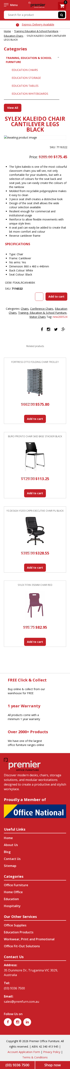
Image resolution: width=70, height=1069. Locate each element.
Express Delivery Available (38, 24)
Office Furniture (16, 885)
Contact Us (12, 859)
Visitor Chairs (37, 317)
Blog (7, 852)
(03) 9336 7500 (14, 988)
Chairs (25, 308)
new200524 (60, 317)
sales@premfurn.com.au (21, 1001)
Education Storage (26, 78)
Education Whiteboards (30, 93)
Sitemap (10, 866)
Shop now (52, 1065)
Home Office (13, 892)
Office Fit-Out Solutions (22, 946)
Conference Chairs (41, 308)
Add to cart (56, 296)
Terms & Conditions (35, 1057)
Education (11, 899)
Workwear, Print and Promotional (29, 939)
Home (7, 31)
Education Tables (25, 86)
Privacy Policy (51, 1052)
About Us (11, 845)
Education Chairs (13, 35)
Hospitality (12, 906)
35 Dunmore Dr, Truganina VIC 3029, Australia (31, 972)
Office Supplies (15, 925)
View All (12, 108)
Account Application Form (24, 1052)
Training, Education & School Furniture (36, 31)
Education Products (18, 932)
